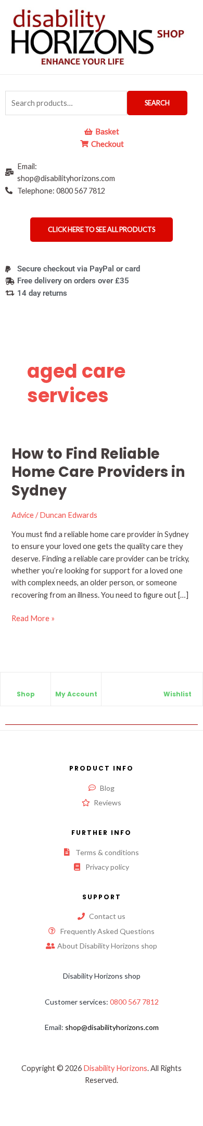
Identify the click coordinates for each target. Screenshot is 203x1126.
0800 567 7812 (134, 1001)
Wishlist (177, 694)
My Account (76, 694)
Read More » (33, 617)
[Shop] (25, 685)
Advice (22, 515)
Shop (26, 694)
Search (157, 103)
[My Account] (76, 685)
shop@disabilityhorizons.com (112, 1027)
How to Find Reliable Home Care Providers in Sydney (98, 472)
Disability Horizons (115, 1068)
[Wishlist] (177, 685)
